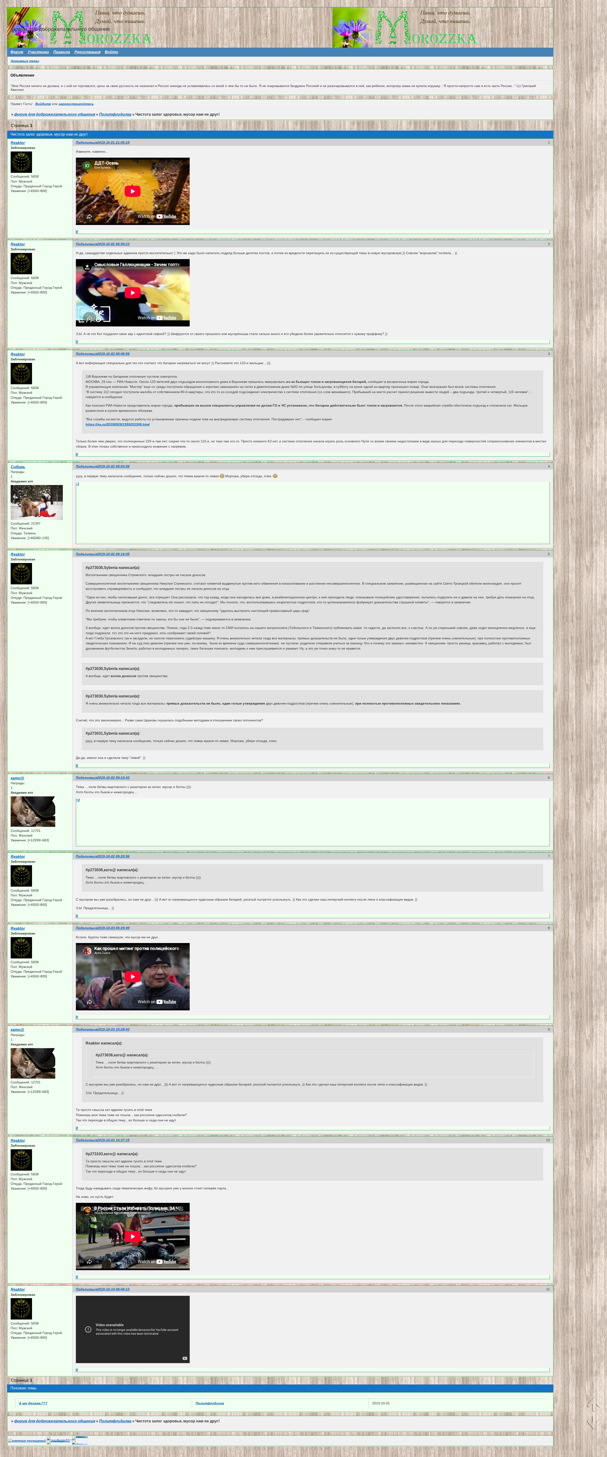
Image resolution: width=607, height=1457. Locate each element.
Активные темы (25, 61)
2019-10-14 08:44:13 (113, 1289)
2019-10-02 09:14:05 (113, 554)
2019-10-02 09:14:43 (113, 777)
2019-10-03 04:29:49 (113, 928)
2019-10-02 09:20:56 (113, 856)
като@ (17, 778)
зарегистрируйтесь (76, 104)
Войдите (43, 104)
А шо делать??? (33, 1403)
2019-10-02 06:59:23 (113, 244)
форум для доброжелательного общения (54, 114)
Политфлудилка (115, 114)
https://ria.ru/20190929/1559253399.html (118, 424)
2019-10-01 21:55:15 (113, 142)
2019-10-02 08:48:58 (113, 354)
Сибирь (18, 467)
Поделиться (86, 142)
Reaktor (18, 143)
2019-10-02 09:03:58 (113, 466)
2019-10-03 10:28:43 (113, 1029)
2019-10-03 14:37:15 (113, 1140)
